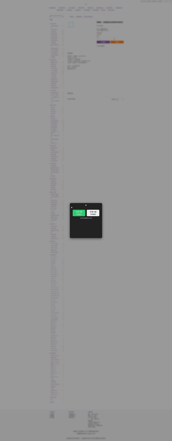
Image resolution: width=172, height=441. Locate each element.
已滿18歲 (79, 213)
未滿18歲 (93, 213)
